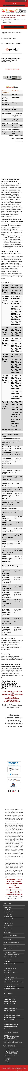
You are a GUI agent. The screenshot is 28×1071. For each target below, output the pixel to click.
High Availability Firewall (9, 963)
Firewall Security (11, 32)
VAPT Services (7, 975)
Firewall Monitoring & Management (12, 954)
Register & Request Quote (10, 20)
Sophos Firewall (7, 921)
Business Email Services (10, 1001)
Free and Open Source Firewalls (12, 945)
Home (4, 32)
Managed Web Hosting (9, 999)
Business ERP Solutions (10, 1019)
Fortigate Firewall (8, 916)
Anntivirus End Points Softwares (12, 997)
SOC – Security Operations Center (12, 984)
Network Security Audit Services (11, 972)
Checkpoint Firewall (8, 911)
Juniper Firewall (7, 907)
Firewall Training (7, 970)
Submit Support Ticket (12, 707)
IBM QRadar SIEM (8, 939)
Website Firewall (7, 959)
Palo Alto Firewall (8, 914)
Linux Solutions (8, 1012)
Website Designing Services (11, 1024)
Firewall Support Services (10, 952)
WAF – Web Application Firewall (11, 956)
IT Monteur (20, 1070)
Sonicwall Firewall (8, 927)
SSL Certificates (8, 1006)
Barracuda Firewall (8, 925)
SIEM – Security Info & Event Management (13, 981)
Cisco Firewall (7, 909)
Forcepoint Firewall (8, 918)
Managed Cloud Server (9, 1010)
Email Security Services (9, 986)
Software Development (9, 1017)
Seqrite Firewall (7, 932)
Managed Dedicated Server (10, 1008)
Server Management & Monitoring (12, 1015)
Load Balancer (7, 966)
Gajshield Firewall (8, 930)
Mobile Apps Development (10, 1022)
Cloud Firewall (7, 961)
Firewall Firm (5, 1067)
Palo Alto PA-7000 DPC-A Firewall (16, 414)
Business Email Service (9, 1028)
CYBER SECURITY (8, 979)
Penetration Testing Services (10, 977)
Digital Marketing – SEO (10, 1003)
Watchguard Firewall (8, 923)
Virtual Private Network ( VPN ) (11, 968)
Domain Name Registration (10, 1026)
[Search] (25, 1)
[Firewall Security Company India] (14, 12)
